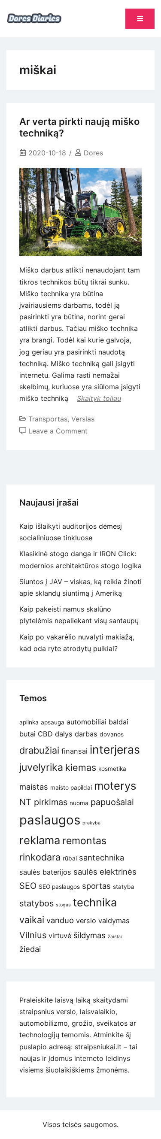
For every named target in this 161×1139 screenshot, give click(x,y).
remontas (84, 841)
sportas (96, 886)
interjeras (115, 749)
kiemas (80, 767)
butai (27, 734)
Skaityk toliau (99, 398)
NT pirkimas (43, 802)
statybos (36, 903)
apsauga (52, 722)
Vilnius (32, 935)
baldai (118, 722)
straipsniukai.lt (98, 1046)
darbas (86, 734)
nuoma (79, 803)
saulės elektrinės (105, 871)
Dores (93, 152)
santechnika (101, 857)
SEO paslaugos (59, 886)
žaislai (115, 936)
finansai (74, 751)
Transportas (47, 419)
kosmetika (112, 768)
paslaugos (49, 819)
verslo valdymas (103, 920)
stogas (63, 905)
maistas (33, 786)
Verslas (82, 419)
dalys (64, 734)
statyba (123, 886)
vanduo (60, 920)
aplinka (29, 722)
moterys (115, 785)
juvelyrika (41, 767)
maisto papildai (71, 787)
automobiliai (86, 722)
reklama (39, 840)
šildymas (89, 935)
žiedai (30, 949)
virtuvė (60, 935)
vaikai (31, 919)
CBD (45, 734)
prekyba (91, 823)
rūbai (70, 858)
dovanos (112, 734)
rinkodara (40, 857)
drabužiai (39, 750)
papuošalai (112, 802)
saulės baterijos (45, 872)
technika (95, 902)
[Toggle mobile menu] (140, 19)
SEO (27, 886)
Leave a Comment (58, 431)
